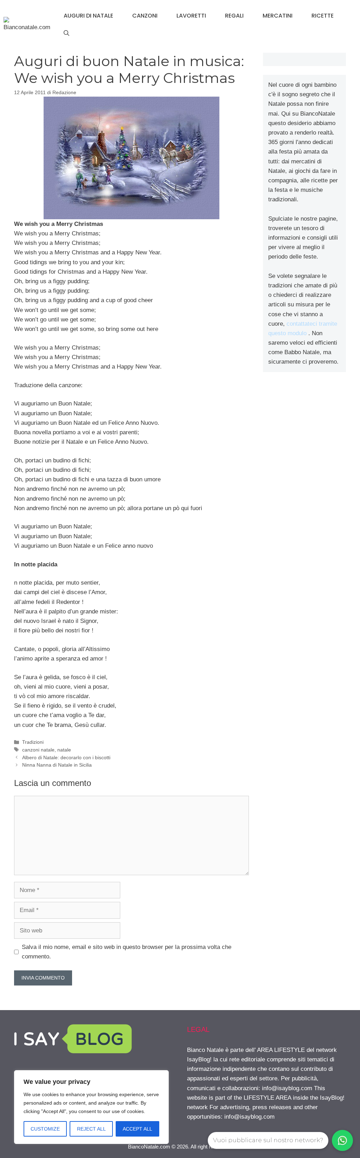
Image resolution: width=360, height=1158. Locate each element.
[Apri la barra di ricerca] (66, 33)
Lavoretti (191, 16)
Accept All (137, 1129)
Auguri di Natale (88, 16)
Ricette (322, 16)
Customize (45, 1129)
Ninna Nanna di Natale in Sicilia (57, 765)
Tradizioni (33, 742)
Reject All (91, 1129)
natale (64, 750)
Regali (234, 16)
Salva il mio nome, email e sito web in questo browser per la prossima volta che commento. (126, 952)
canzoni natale (38, 750)
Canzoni (145, 16)
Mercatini (277, 16)
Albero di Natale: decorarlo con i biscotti (66, 757)
